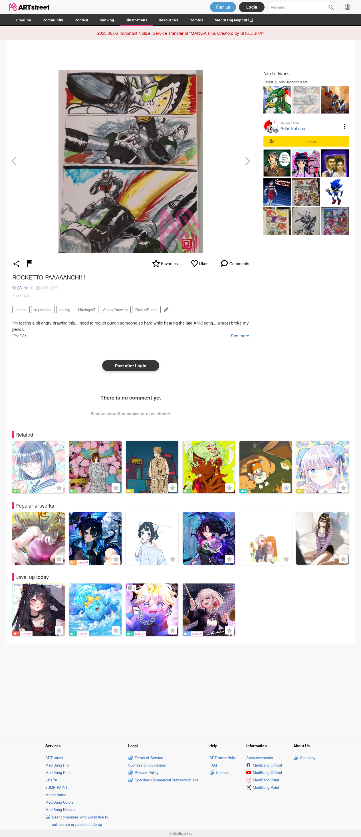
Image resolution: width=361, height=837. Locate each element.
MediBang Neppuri (237, 20)
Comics (196, 20)
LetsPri (51, 780)
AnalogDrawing (115, 309)
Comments (239, 263)
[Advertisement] (180, 690)
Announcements (259, 757)
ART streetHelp (222, 757)
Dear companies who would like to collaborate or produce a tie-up (80, 820)
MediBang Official (267, 765)
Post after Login (130, 365)
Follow (310, 141)
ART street (54, 757)
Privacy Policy (147, 772)
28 (19, 287)
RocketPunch (146, 309)
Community (53, 20)
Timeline (23, 20)
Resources (168, 20)
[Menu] (347, 7)
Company (308, 757)
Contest (81, 20)
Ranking (107, 20)
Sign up (223, 7)
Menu (344, 126)
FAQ (213, 765)
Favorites (169, 263)
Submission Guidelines (147, 765)
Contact (222, 772)
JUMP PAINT (56, 787)
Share (16, 263)
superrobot (43, 309)
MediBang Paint (58, 772)
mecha (21, 309)
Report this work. (29, 263)
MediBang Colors (59, 802)
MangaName (55, 794)
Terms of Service (149, 757)
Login (251, 7)
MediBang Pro (57, 765)
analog (64, 309)
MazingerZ (86, 309)
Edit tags (165, 309)
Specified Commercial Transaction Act (166, 780)
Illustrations (136, 20)
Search (331, 7)
